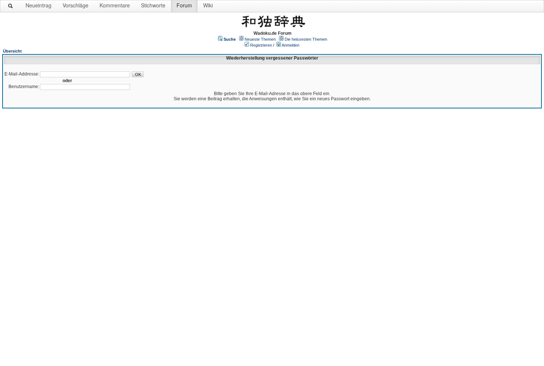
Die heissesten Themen (306, 39)
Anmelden (290, 45)
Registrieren (261, 45)
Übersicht (12, 51)
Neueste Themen (260, 39)
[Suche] (10, 7)
